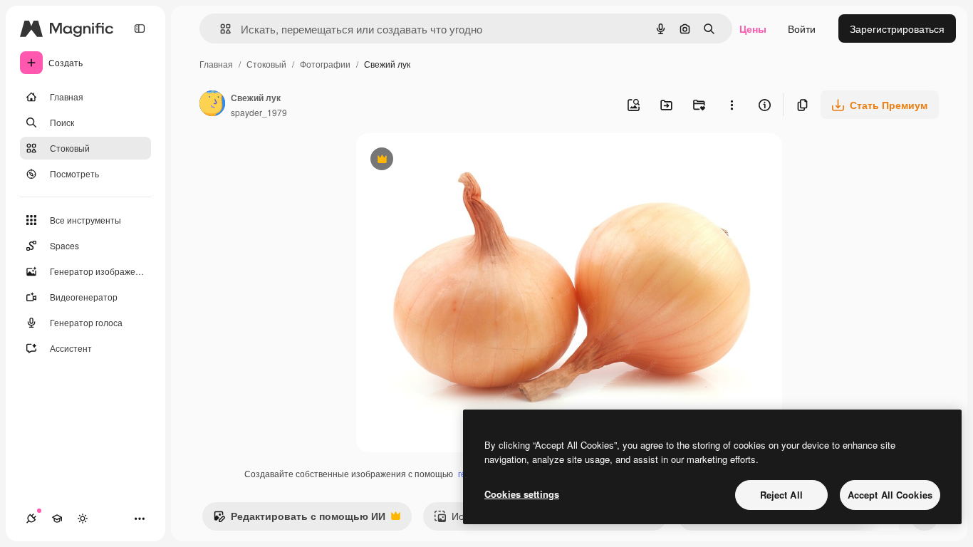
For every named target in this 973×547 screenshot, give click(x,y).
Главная (216, 64)
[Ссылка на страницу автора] (212, 104)
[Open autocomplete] (219, 29)
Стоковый (266, 64)
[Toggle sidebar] (139, 28)
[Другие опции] (731, 104)
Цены (752, 28)
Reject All (781, 494)
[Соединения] (31, 518)
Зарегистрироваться (897, 28)
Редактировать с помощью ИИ (299, 519)
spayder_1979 (259, 112)
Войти (802, 28)
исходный (451, 160)
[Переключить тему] (82, 518)
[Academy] (57, 518)
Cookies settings (521, 494)
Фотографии (325, 64)
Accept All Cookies (890, 494)
